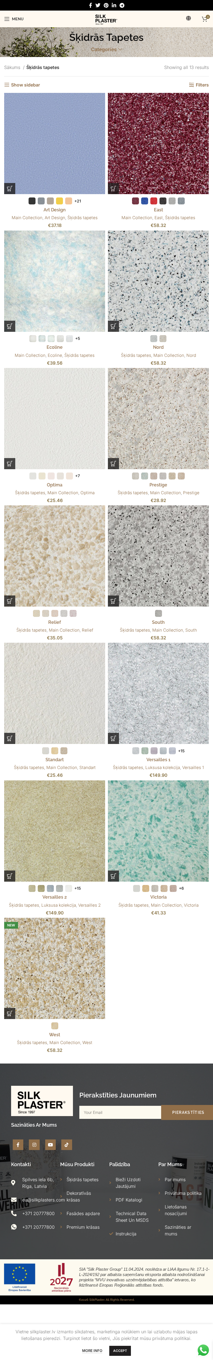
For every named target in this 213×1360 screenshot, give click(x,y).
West (54, 1034)
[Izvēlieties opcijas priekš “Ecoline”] (9, 326)
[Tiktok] (66, 1144)
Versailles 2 (54, 897)
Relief (54, 622)
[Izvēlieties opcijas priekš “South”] (113, 601)
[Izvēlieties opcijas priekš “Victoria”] (113, 876)
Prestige (158, 485)
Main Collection (27, 217)
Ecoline (55, 347)
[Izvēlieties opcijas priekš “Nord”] (113, 326)
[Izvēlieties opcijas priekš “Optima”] (9, 463)
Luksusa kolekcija (162, 767)
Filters (202, 84)
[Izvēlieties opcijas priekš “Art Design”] (9, 188)
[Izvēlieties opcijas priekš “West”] (9, 1013)
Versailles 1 (158, 759)
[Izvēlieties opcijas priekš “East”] (113, 188)
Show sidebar (25, 84)
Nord (158, 347)
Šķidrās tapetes (82, 217)
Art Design (55, 209)
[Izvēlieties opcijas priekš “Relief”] (9, 601)
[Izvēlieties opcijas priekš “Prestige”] (113, 463)
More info (92, 1350)
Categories (104, 49)
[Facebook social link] (90, 5)
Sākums (13, 67)
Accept (120, 1351)
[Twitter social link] (98, 5)
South (158, 622)
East (158, 209)
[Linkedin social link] (114, 5)
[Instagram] (34, 1144)
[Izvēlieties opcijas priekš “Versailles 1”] (113, 738)
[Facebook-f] (18, 1144)
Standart (54, 759)
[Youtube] (50, 1144)
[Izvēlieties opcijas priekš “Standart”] (9, 738)
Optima (54, 485)
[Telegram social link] (122, 5)
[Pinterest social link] (106, 5)
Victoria (158, 897)
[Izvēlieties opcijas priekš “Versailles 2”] (9, 876)
